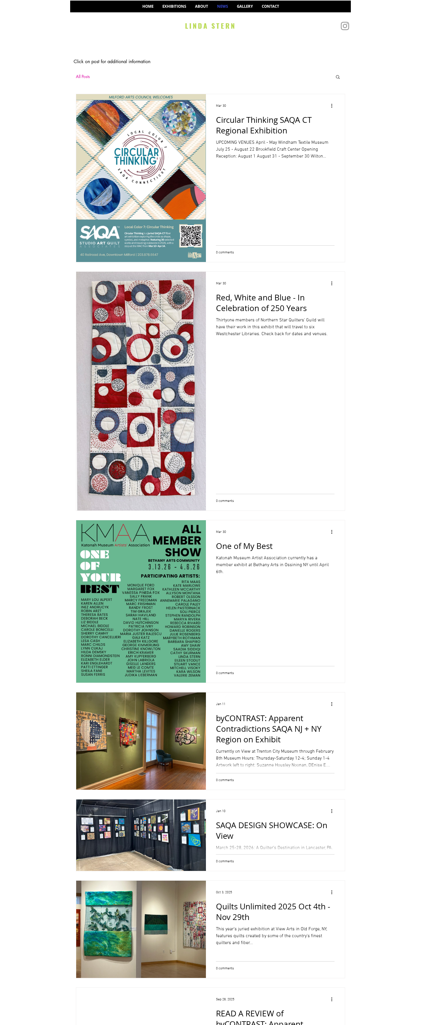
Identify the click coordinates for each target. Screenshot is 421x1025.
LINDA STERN (210, 25)
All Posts (83, 76)
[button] (338, 77)
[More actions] (333, 105)
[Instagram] (345, 26)
